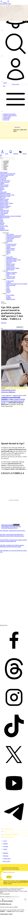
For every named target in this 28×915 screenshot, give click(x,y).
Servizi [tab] (5, 169)
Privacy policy (6, 861)
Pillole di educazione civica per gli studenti (10, 216)
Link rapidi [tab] (6, 161)
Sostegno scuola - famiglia (6, 203)
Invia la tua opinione (8, 837)
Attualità (2, 183)
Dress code (2, 197)
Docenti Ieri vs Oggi (5, 196)
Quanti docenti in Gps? (8, 390)
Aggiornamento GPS (6, 526)
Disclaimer (5, 855)
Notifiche (5, 843)
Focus (1, 219)
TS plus (2, 227)
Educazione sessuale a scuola (7, 194)
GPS (7, 528)
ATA (1, 190)
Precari (2, 302)
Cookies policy (6, 858)
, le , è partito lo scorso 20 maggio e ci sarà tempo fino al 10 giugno (13, 399)
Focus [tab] (5, 164)
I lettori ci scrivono (4, 182)
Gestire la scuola (4, 186)
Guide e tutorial (7, 116)
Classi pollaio (3, 192)
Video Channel (3, 172)
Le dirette (2, 214)
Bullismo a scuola (4, 199)
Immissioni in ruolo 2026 (9, 114)
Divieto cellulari (4, 200)
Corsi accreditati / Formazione (10, 834)
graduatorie (11, 528)
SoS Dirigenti (6, 118)
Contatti (5, 849)
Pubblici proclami (4, 230)
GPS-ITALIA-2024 (7, 525)
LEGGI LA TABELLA (8, 392)
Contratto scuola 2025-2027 (10, 115)
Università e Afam (4, 210)
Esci (4, 86)
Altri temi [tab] (6, 166)
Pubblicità (2, 228)
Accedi (5, 82)
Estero (1, 209)
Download (16, 525)
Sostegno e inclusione (5, 206)
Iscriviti (9, 877)
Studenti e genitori (4, 207)
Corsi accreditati (4, 226)
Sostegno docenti (4, 202)
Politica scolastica (4, 185)
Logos (1, 220)
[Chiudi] (0, 156)
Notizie (2, 221)
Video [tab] (5, 167)
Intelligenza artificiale (5, 193)
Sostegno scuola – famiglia (12, 268)
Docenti (2, 187)
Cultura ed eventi (4, 211)
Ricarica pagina (4, 914)
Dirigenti (2, 189)
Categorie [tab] (6, 162)
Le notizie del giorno (5, 180)
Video (4, 831)
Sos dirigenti (3, 178)
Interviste (2, 223)
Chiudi (10, 914)
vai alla (6, 901)
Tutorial (2, 224)
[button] (15, 44)
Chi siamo (5, 846)
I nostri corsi (6, 119)
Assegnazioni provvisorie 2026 (7, 173)
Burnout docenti (4, 204)
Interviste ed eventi (4, 217)
